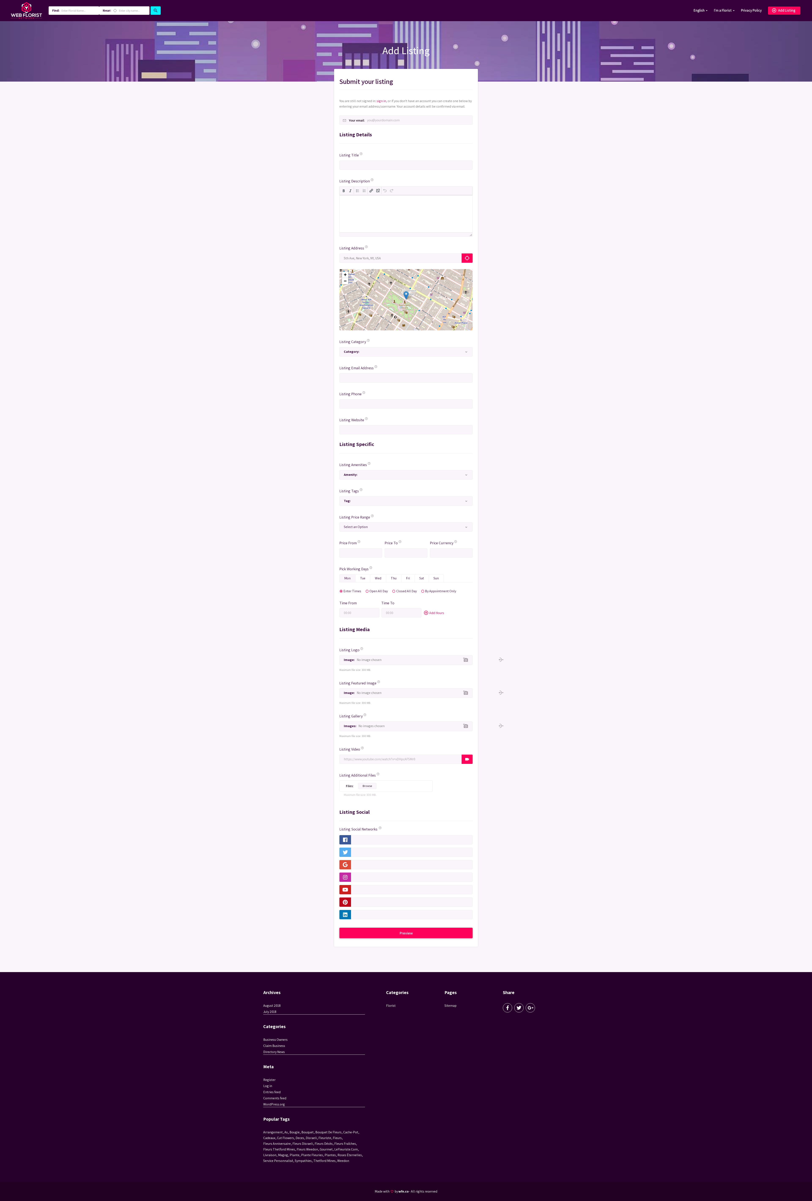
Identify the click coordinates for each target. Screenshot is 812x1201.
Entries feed (272, 1092)
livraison (269, 1155)
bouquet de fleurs (328, 1132)
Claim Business (274, 1046)
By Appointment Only (440, 591)
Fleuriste (324, 1138)
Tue (362, 578)
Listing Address (351, 248)
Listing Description (354, 181)
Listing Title (349, 155)
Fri (408, 578)
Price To (391, 542)
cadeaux (269, 1138)
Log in (267, 1086)
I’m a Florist (723, 10)
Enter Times (352, 591)
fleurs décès (324, 1143)
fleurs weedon (307, 1149)
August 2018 (272, 1005)
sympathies (303, 1161)
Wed (378, 578)
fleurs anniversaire (277, 1143)
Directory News (274, 1052)
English (699, 10)
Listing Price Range (354, 517)
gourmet (326, 1149)
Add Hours (434, 612)
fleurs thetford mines (279, 1149)
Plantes (330, 1155)
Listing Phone (350, 393)
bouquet (307, 1132)
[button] (344, 190)
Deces (300, 1138)
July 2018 (269, 1011)
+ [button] (345, 274)
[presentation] (343, 190)
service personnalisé (278, 1161)
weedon (343, 1161)
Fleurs (337, 1138)
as (286, 1132)
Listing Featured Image (357, 683)
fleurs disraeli (302, 1143)
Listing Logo (349, 649)
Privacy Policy (751, 10)
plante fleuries (312, 1155)
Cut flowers (285, 1138)
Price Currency (441, 542)
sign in (381, 101)
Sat (421, 578)
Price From (348, 542)
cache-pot (350, 1132)
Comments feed (274, 1098)
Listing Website (351, 419)
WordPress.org (274, 1104)
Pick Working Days (354, 568)
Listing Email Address (356, 367)
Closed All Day (406, 591)
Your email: (357, 120)
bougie (294, 1132)
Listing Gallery (351, 716)
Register (269, 1080)
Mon (347, 578)
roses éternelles (349, 1155)
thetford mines (324, 1161)
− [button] (345, 281)
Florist (391, 1005)
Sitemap (450, 1005)
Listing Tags (349, 490)
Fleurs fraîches (345, 1143)
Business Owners (275, 1039)
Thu (393, 578)
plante (294, 1155)
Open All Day (378, 591)
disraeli (311, 1138)
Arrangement (273, 1132)
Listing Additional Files (357, 775)
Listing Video (349, 749)
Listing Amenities (353, 464)
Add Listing (783, 10)
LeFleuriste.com (346, 1149)
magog (283, 1155)
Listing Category (352, 341)
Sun (436, 578)
